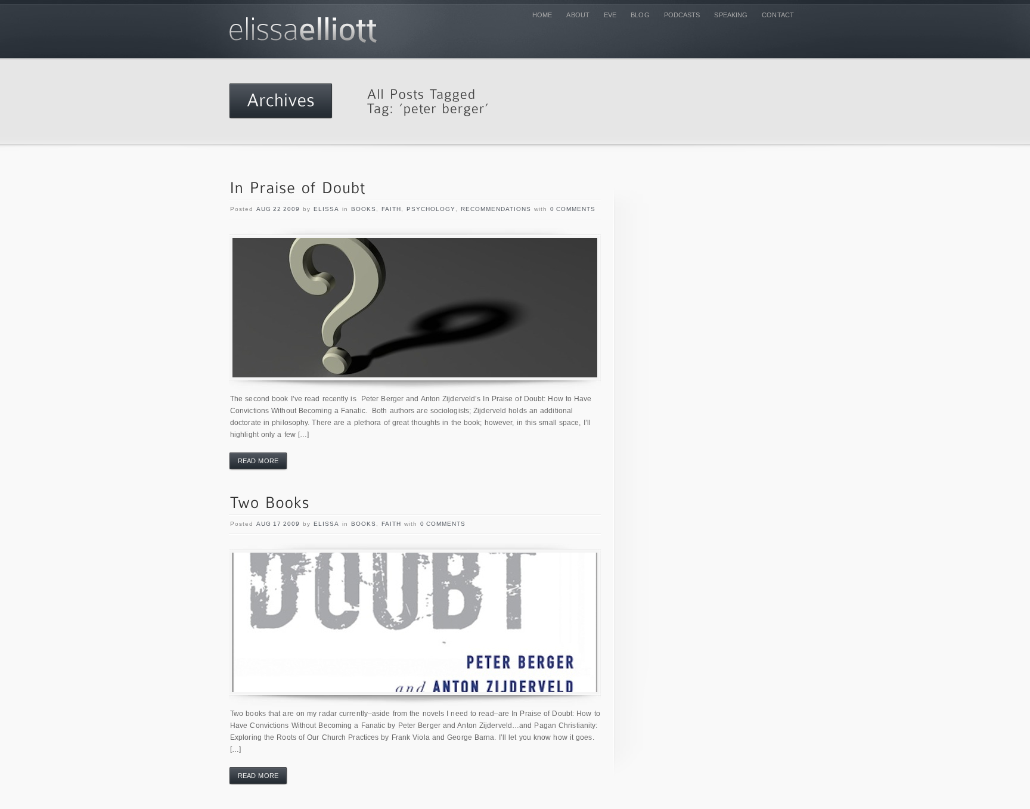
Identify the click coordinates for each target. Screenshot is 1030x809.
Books (363, 209)
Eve (610, 14)
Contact (778, 14)
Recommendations (496, 209)
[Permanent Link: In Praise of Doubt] (297, 188)
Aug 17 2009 (278, 523)
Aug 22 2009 (278, 209)
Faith (391, 209)
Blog (640, 14)
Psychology (431, 209)
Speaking (730, 14)
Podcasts (682, 14)
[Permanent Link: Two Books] (270, 503)
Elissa (326, 209)
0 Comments (572, 209)
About (578, 14)
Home (542, 14)
